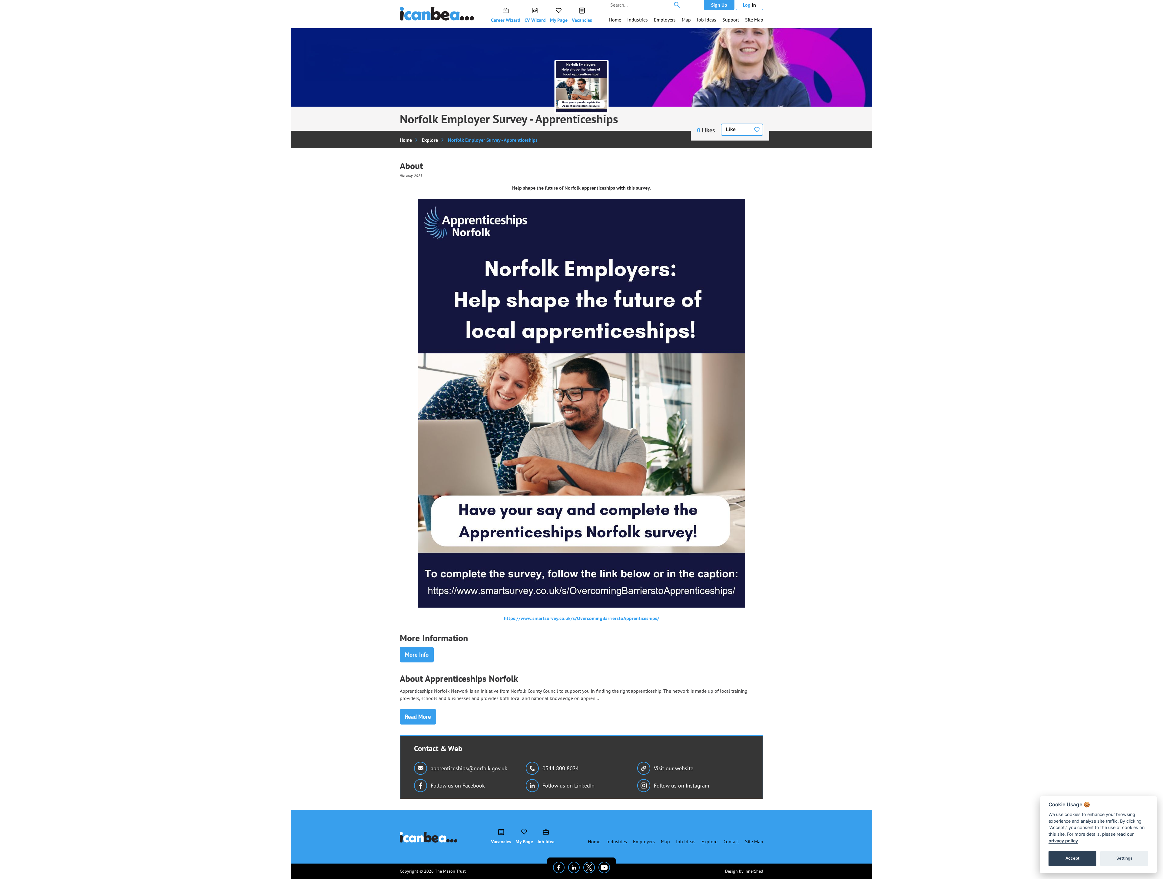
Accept (1072, 858)
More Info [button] (417, 654)
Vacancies (582, 20)
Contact (731, 841)
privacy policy (1063, 840)
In (749, 5)
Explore (430, 140)
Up (719, 5)
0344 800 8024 (560, 768)
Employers (665, 20)
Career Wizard (505, 20)
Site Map (754, 20)
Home (615, 20)
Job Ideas (706, 20)
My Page (559, 20)
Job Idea (546, 841)
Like (731, 129)
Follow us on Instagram (681, 785)
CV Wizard (535, 20)
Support (730, 20)
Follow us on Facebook (458, 785)
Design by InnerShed (744, 871)
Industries (637, 20)
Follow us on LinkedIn (568, 785)
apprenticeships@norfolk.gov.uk (469, 768)
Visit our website (673, 768)
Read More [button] (418, 716)
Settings (1124, 858)
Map (686, 20)
